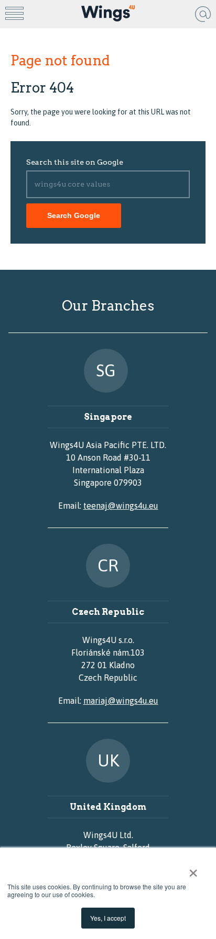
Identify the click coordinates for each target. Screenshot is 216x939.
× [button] (193, 869)
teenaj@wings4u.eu (120, 505)
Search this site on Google (74, 162)
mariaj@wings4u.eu (120, 700)
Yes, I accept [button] (108, 917)
